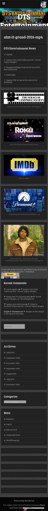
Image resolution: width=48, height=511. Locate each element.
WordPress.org (12, 440)
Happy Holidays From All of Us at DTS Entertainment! (22, 68)
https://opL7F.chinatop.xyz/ (18, 296)
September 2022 (13, 358)
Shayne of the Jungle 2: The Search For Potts (24, 312)
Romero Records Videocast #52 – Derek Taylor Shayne (22, 61)
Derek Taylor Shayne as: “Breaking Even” (22, 297)
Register (10, 419)
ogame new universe (15, 304)
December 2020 (13, 384)
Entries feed (11, 429)
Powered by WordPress (24, 500)
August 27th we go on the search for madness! (20, 81)
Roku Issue (11, 74)
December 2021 (13, 363)
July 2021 (10, 379)
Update (9, 54)
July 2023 (10, 352)
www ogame (12, 289)
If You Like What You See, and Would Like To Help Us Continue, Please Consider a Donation (24, 270)
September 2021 (13, 368)
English (30, 508)
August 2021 (11, 374)
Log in (9, 424)
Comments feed (13, 435)
